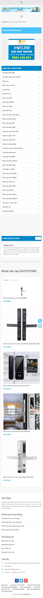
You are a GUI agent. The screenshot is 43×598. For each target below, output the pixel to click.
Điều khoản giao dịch (8, 544)
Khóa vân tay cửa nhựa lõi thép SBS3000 (16, 431)
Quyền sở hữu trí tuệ (8, 552)
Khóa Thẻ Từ (6, 589)
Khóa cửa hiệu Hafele (33, 589)
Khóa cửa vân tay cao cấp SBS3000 (15, 298)
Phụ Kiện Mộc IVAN (18, 589)
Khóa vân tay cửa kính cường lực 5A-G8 (16, 386)
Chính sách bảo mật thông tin (11, 518)
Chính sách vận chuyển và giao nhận (13, 526)
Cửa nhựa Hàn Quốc (34, 585)
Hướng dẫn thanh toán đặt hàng (12, 522)
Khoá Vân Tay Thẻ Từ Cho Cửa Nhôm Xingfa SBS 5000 (21, 344)
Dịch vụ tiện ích (6, 548)
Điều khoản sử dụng (8, 541)
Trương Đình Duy (25, 594)
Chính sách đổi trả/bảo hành (10, 530)
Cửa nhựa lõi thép (25, 587)
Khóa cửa (4, 585)
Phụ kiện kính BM (7, 591)
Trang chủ (5, 22)
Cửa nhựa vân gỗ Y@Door (10, 587)
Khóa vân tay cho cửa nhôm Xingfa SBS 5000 (18, 477)
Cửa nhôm (37, 587)
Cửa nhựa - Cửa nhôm (17, 585)
